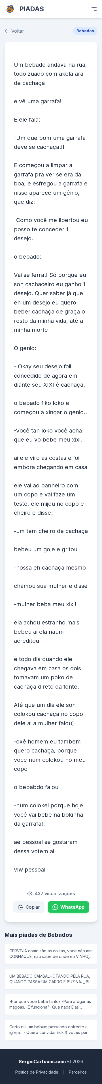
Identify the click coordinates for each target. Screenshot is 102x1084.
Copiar (33, 907)
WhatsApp (72, 907)
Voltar (17, 31)
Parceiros (78, 1072)
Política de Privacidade (36, 1072)
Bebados (85, 30)
